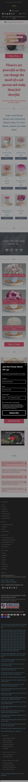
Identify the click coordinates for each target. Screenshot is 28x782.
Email (3, 386)
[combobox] (5, 398)
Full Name (4, 378)
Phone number (5, 394)
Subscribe (14, 413)
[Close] (25, 364)
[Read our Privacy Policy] (25, 404)
